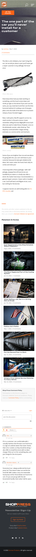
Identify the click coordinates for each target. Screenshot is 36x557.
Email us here (21, 525)
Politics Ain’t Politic (11, 326)
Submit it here (22, 528)
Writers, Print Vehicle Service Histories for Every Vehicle (18, 378)
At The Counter (8, 12)
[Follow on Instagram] (16, 538)
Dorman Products (14, 550)
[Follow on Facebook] (19, 538)
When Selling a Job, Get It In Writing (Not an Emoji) (17, 300)
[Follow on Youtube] (12, 538)
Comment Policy (13, 398)
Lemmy (6, 49)
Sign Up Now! (18, 519)
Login (30, 410)
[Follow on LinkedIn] (22, 538)
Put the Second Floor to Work (15, 352)
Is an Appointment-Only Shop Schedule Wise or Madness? (18, 245)
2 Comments (6, 53)
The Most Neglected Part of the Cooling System (19, 272)
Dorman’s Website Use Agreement (24, 214)
